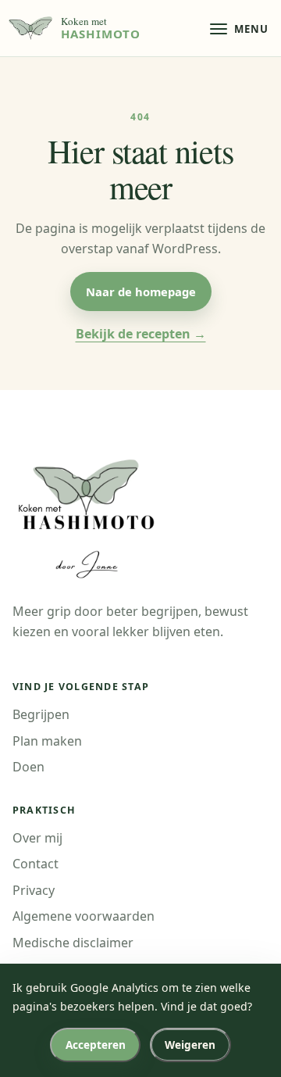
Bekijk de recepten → (141, 333)
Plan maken (47, 741)
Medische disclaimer (72, 942)
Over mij (37, 837)
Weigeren (190, 1044)
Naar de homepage (141, 291)
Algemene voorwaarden (83, 916)
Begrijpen (40, 714)
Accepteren (96, 1044)
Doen (28, 766)
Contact (35, 863)
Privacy (33, 890)
